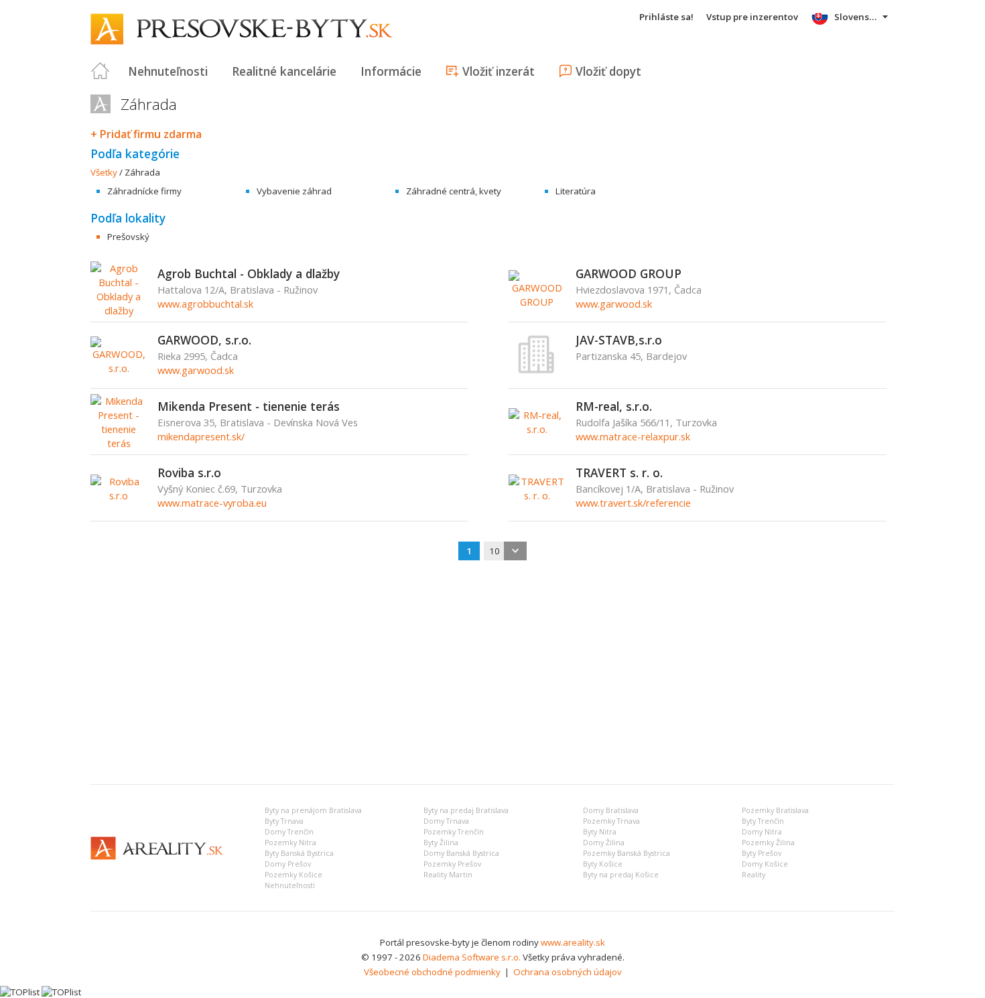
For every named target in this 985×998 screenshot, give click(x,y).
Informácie (390, 71)
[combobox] (505, 551)
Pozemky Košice (293, 874)
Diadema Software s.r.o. (472, 957)
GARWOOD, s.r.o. (204, 339)
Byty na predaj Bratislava (466, 810)
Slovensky (856, 17)
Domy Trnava (446, 821)
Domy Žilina (604, 842)
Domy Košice (765, 864)
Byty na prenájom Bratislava (313, 810)
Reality (753, 874)
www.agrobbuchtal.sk (205, 303)
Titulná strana (100, 71)
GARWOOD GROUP (628, 273)
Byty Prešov (761, 853)
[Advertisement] (492, 673)
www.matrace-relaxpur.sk (633, 436)
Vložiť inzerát (498, 71)
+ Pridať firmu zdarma (146, 134)
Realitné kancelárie (284, 71)
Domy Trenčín (289, 831)
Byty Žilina (440, 842)
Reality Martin (447, 874)
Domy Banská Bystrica (461, 853)
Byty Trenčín (763, 821)
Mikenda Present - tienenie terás (248, 406)
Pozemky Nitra (290, 842)
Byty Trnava (284, 821)
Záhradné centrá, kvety (453, 191)
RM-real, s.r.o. (614, 406)
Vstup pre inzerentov (752, 17)
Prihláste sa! (666, 17)
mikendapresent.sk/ (201, 436)
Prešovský (128, 237)
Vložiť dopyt (608, 71)
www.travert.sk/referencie (633, 502)
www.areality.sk (573, 942)
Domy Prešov (288, 864)
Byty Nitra (599, 831)
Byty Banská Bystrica (299, 853)
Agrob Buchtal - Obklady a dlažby (248, 273)
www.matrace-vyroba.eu (212, 502)
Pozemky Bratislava (775, 810)
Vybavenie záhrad (294, 191)
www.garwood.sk (614, 303)
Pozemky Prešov (452, 864)
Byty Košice (602, 864)
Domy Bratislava (611, 810)
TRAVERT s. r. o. (619, 472)
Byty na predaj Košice (621, 874)
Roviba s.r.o (189, 472)
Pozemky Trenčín (453, 831)
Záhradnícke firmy (144, 191)
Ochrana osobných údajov (567, 972)
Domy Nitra (762, 831)
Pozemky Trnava (611, 821)
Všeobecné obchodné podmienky (432, 972)
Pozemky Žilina (768, 842)
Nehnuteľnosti (168, 71)
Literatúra (575, 191)
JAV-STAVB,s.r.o (619, 339)
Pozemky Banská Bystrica (626, 853)
